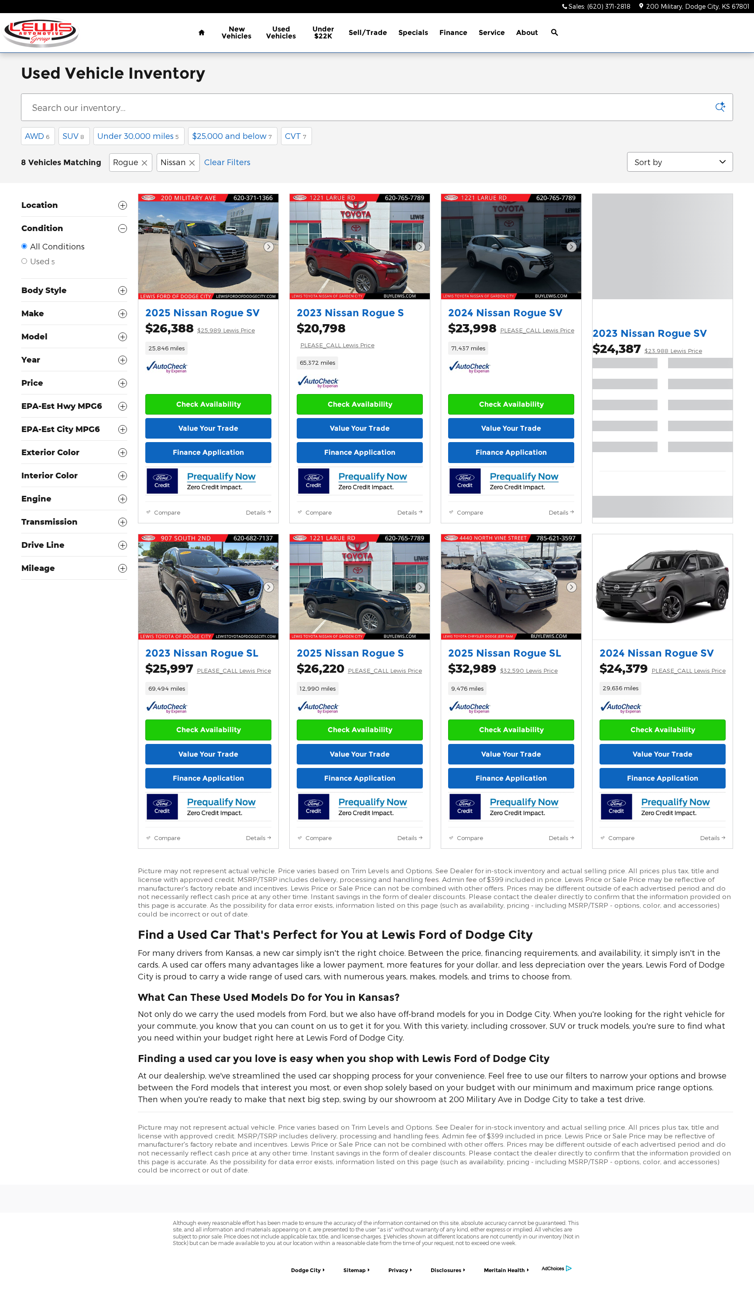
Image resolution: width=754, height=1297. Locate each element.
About (527, 32)
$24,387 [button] (647, 348)
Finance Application (208, 452)
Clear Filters (227, 161)
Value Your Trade (208, 428)
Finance (453, 32)
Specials (413, 32)
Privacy (398, 1270)
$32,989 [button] (503, 668)
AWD (37, 135)
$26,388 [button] (200, 328)
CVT (295, 135)
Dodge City (306, 1270)
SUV (73, 135)
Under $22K (323, 32)
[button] (208, 348)
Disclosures (446, 1270)
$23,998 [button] (511, 328)
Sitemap (354, 1270)
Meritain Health (504, 1270)
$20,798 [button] (335, 335)
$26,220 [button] (359, 668)
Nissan (173, 161)
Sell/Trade (368, 32)
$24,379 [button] (663, 668)
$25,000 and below (232, 135)
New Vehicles (236, 32)
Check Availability (208, 404)
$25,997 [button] (208, 668)
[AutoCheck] (167, 367)
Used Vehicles (281, 32)
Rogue (125, 161)
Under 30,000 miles (138, 135)
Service (492, 32)
